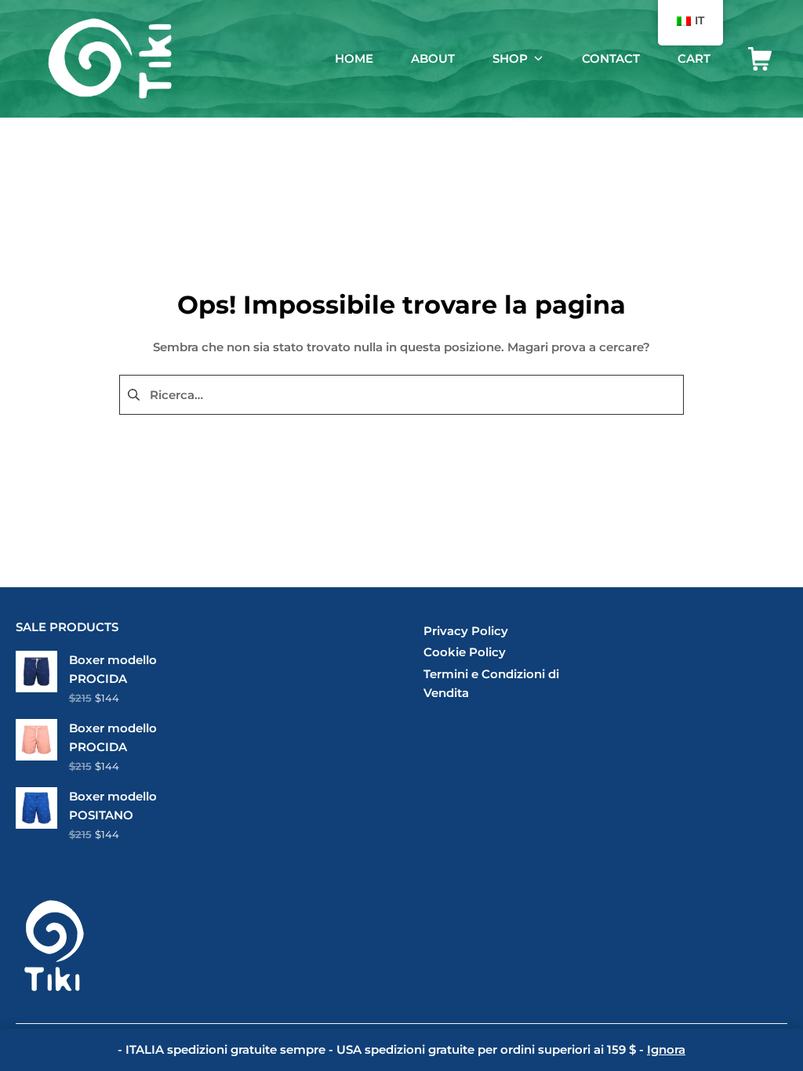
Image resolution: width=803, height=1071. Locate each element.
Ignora (666, 1049)
